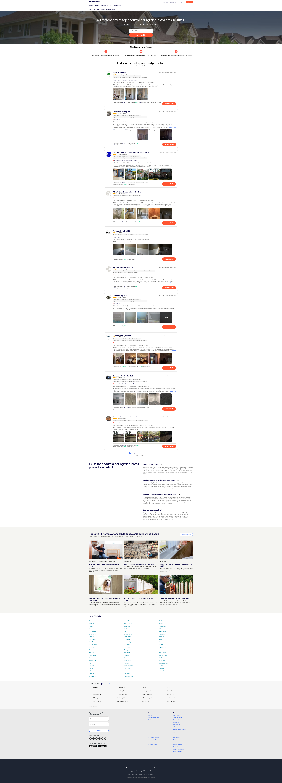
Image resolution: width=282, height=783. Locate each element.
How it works (176, 735)
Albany (126, 650)
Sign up (99, 730)
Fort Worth (162, 647)
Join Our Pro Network (153, 737)
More (111, 5)
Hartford (91, 652)
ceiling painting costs (166, 519)
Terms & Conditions (149, 774)
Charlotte (127, 658)
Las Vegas (127, 647)
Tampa (91, 668)
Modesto (91, 636)
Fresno (91, 629)
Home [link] (90, 9)
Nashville (161, 636)
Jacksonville (92, 660)
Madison (161, 668)
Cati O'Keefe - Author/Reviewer (133, 596)
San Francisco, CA (122, 701)
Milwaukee (162, 671)
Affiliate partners (177, 751)
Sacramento (92, 639)
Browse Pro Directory (153, 717)
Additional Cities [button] (93, 706)
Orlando (91, 666)
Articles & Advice (118, 5)
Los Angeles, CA (147, 691)
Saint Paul (127, 639)
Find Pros (150, 715)
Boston (126, 629)
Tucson (91, 626)
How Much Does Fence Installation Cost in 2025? (138, 599)
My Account (176, 715)
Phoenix (91, 623)
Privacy (132, 771)
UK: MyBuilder (160, 767)
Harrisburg (162, 623)
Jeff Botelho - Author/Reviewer (98, 561)
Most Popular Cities (95, 684)
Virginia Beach (163, 663)
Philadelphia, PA (97, 698)
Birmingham (92, 621)
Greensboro (127, 660)
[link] (141, 74)
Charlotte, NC (121, 687)
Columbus (127, 673)
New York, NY (171, 694)
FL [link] (94, 9)
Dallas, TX (169, 687)
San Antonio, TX (171, 698)
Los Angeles (92, 634)
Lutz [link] (98, 9)
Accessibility (148, 771)
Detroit (126, 631)
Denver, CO (96, 691)
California (137, 771)
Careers (175, 739)
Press (174, 742)
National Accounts (152, 744)
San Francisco (93, 644)
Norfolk (161, 658)
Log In (181, 2)
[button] (118, 94)
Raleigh (126, 663)
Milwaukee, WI (97, 694)
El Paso (161, 644)
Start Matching (141, 35)
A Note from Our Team (179, 727)
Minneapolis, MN (122, 694)
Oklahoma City (128, 676)
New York (127, 652)
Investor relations (177, 744)
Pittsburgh (162, 629)
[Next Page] (157, 453)
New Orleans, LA (147, 694)
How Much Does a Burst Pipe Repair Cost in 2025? (104, 565)
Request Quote (169, 103)
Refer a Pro (176, 722)
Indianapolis (92, 676)
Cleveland (127, 671)
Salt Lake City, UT (147, 698)
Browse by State (107, 684)
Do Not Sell (142, 771)
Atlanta (91, 671)
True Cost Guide (177, 717)
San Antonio (162, 652)
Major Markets (95, 616)
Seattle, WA (145, 701)
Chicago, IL (145, 687)
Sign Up (189, 2)
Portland (161, 621)
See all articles (186, 534)
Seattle (161, 666)
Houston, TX (120, 691)
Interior (91, 5)
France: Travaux (122, 767)
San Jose (91, 647)
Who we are (176, 737)
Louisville (126, 621)
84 (152, 453)
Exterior (97, 5)
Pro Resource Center (153, 739)
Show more (173, 127)
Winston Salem (128, 666)
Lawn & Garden (104, 5)
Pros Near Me (176, 724)
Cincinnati (127, 668)
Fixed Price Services (153, 719)
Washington (92, 655)
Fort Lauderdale (94, 658)
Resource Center (177, 719)
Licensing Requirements (179, 729)
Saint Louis (127, 644)
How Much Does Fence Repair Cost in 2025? (175, 599)
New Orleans (128, 623)
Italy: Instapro (141, 767)
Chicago (91, 673)
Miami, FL (169, 691)
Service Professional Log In (154, 735)
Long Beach (92, 631)
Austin (161, 639)
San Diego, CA (97, 701)
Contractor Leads (152, 742)
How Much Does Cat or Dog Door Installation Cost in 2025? (104, 599)
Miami (91, 663)
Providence (162, 631)
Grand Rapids (128, 634)
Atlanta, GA (96, 687)
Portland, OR (121, 698)
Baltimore (127, 626)
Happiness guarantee (178, 749)
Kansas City (127, 642)
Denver (91, 650)
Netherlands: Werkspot (151, 767)
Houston (161, 650)
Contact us (176, 746)
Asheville (126, 655)
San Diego (92, 642)
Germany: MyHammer (132, 767)
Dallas (161, 642)
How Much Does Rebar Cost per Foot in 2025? (140, 564)
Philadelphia (162, 626)
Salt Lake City (163, 655)
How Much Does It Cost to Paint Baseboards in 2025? (176, 565)
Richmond (162, 660)
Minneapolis (127, 636)
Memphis (162, 634)
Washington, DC (171, 701)
